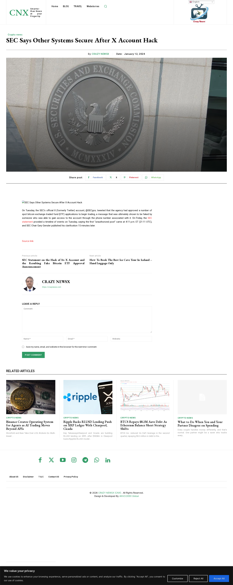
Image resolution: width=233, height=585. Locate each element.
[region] (116, 575)
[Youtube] (63, 460)
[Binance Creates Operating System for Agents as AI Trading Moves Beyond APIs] (30, 397)
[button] (106, 6)
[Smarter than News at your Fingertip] (200, 12)
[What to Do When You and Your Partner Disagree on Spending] (202, 397)
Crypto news (15, 34)
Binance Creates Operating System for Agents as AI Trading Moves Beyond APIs (29, 425)
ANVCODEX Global (129, 496)
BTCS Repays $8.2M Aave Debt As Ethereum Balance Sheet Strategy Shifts (143, 425)
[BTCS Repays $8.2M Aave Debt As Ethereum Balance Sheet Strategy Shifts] (145, 397)
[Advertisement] (30, 528)
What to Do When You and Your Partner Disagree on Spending (200, 423)
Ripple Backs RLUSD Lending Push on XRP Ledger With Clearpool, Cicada (87, 425)
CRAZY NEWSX (100, 54)
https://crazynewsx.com (51, 287)
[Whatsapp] (96, 460)
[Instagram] (74, 460)
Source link (27, 241)
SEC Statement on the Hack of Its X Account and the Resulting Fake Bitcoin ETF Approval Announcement (53, 263)
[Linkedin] (108, 460)
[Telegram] (85, 460)
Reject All (198, 578)
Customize (177, 578)
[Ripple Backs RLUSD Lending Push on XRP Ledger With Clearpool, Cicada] (88, 397)
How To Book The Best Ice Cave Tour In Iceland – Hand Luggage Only (121, 261)
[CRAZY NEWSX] (29, 284)
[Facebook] (40, 460)
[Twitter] (51, 460)
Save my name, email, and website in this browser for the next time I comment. (61, 347)
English (195, 2)
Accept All (219, 578)
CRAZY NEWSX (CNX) (110, 492)
